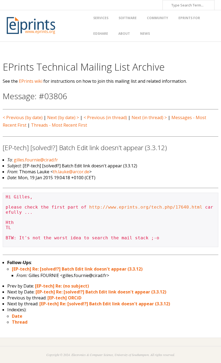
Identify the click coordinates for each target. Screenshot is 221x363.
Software (128, 18)
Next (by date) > (63, 117)
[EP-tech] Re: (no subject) (62, 286)
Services (100, 18)
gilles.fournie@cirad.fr (36, 160)
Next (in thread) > (149, 117)
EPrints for (189, 18)
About (124, 33)
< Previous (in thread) (105, 117)
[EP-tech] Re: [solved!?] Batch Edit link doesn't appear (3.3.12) (77, 269)
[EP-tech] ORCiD (64, 298)
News (145, 33)
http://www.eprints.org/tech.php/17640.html (145, 207)
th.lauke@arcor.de (71, 172)
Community (157, 18)
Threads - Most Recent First (59, 125)
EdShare (100, 33)
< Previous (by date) (23, 117)
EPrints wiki (30, 81)
